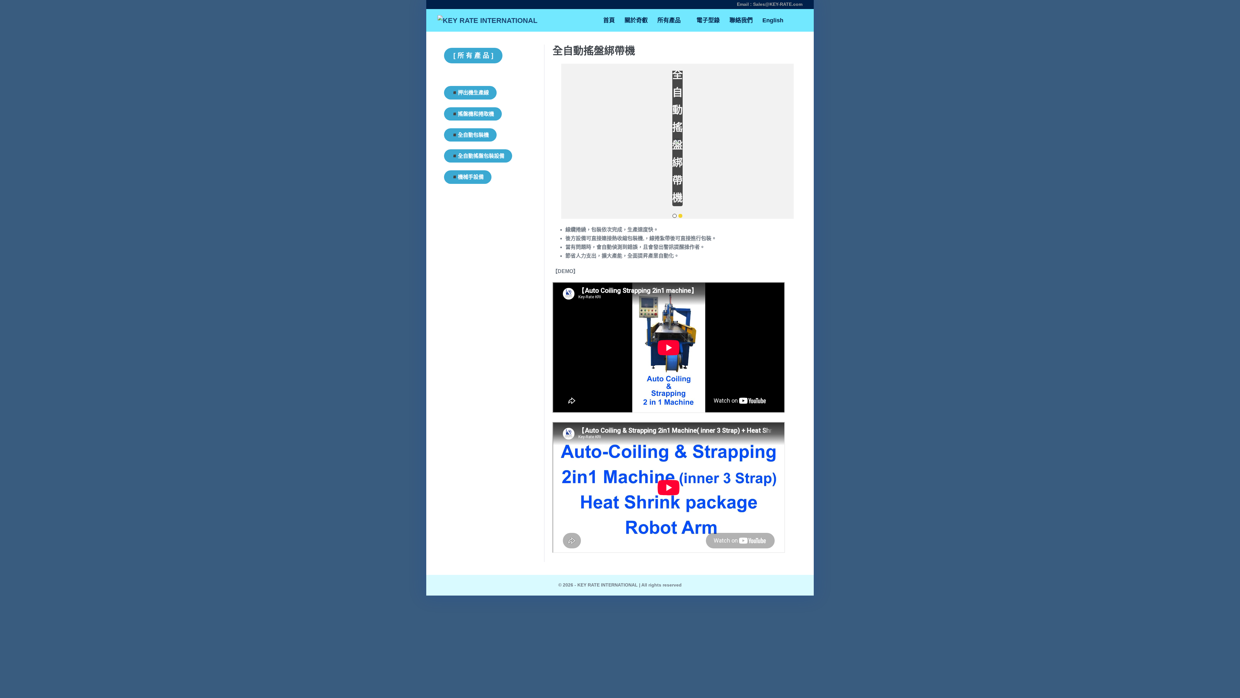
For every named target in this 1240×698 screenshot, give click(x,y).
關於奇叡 (636, 20)
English (772, 20)
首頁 (609, 20)
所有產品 (669, 20)
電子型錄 (708, 20)
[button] (795, 20)
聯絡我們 (741, 20)
